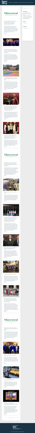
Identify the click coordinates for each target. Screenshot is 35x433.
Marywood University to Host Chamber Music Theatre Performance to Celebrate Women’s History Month (10, 23)
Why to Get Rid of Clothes (9, 379)
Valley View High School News (10, 274)
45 (11, 417)
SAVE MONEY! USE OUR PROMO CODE (27, 14)
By (5, 53)
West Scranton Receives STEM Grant (10, 192)
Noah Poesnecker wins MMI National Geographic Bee (10, 248)
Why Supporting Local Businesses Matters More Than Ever (27, 18)
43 (8, 417)
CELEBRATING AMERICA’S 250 (27, 15)
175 (17, 417)
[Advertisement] (27, 35)
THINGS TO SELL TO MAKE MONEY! (27, 16)
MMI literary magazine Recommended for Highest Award (11, 404)
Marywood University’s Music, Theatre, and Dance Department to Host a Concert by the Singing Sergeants (10, 51)
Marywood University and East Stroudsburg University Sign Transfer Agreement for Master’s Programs (11, 164)
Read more (5, 61)
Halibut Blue (22, 431)
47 (14, 417)
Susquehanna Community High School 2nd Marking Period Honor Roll (11, 78)
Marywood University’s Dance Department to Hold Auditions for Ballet (11, 328)
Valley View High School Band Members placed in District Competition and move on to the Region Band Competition (10, 137)
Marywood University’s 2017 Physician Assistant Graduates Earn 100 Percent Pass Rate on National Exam (10, 300)
